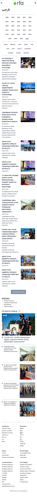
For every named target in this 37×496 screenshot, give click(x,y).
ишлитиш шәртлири (25, 469)
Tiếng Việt (22, 443)
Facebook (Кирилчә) (7, 466)
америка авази (24, 477)
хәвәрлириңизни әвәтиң (8, 486)
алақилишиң (23, 457)
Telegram (4, 477)
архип (3, 441)
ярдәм (21, 479)
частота (4, 453)
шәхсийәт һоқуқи (24, 466)
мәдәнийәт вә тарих (7, 432)
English (22, 445)
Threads (4, 479)
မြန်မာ (21, 432)
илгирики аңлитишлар (10, 302)
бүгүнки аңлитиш (9, 300)
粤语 (21, 430)
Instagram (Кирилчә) (7, 471)
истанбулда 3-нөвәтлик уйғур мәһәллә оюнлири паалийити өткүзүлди (9, 62)
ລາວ (21, 437)
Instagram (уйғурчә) (7, 469)
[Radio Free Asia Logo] (18, 3)
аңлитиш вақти (8, 306)
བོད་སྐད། (21, 441)
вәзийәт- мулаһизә (7, 430)
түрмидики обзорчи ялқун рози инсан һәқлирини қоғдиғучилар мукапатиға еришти (10, 116)
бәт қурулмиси (24, 481)
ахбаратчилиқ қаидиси (26, 464)
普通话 (21, 428)
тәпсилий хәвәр (6, 428)
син (3, 439)
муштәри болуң (6, 484)
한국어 (21, 435)
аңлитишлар (5, 455)
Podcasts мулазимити (8, 457)
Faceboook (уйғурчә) (7, 464)
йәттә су (4, 437)
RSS (3, 481)
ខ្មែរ (20, 439)
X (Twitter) (4, 473)
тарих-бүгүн (5, 435)
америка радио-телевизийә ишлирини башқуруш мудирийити (27, 473)
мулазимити (7, 304)
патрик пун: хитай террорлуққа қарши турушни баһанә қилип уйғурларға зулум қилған (9, 234)
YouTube (4, 475)
